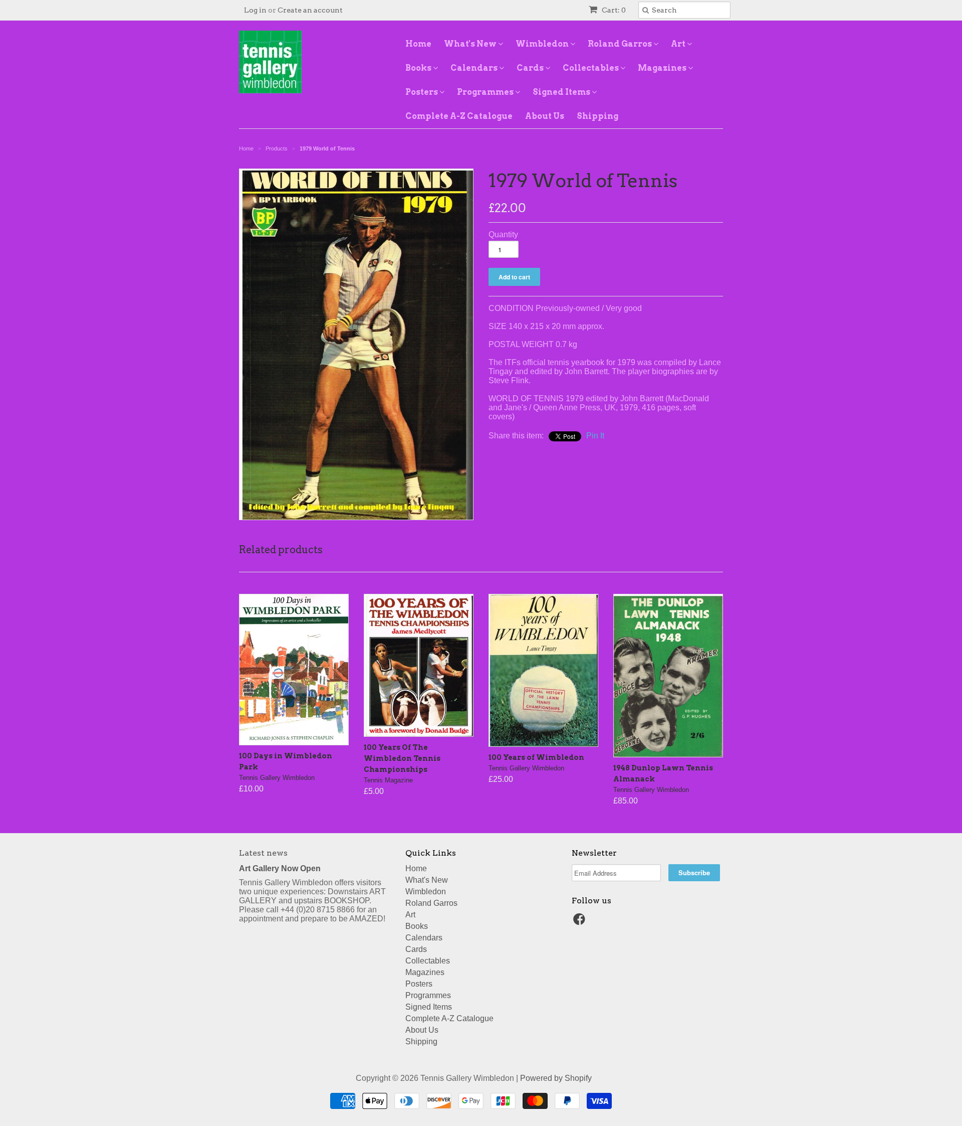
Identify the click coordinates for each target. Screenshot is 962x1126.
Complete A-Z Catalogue (459, 116)
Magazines (663, 68)
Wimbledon (543, 44)
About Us (544, 116)
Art (679, 44)
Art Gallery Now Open (280, 868)
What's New (471, 44)
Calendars (474, 68)
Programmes (486, 92)
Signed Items (562, 92)
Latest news (263, 853)
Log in (255, 10)
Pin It (595, 435)
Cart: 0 (613, 10)
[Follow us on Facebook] (580, 922)
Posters (422, 92)
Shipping (597, 116)
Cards (531, 68)
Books (419, 68)
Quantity (503, 234)
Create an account (310, 10)
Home (418, 44)
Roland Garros (620, 44)
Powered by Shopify (556, 1078)
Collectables (591, 68)
